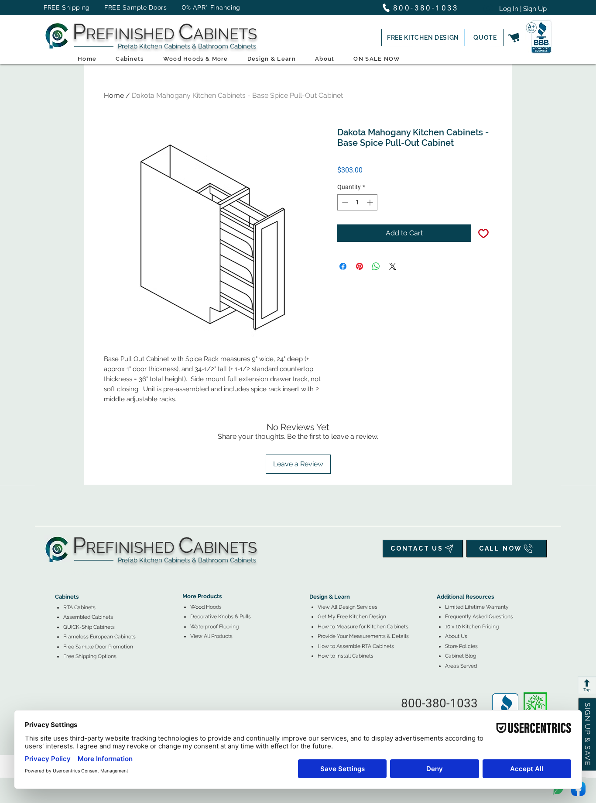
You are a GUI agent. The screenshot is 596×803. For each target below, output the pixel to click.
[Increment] (370, 202)
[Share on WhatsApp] (376, 266)
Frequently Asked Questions (479, 616)
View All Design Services (347, 607)
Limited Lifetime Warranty (477, 607)
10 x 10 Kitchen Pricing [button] (472, 627)
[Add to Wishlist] (483, 233)
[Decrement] (344, 202)
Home (114, 95)
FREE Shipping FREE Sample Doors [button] (109, 7)
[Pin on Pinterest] (359, 266)
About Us (456, 636)
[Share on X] (392, 266)
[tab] (60, 572)
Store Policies (461, 646)
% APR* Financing (213, 7)
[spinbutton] (357, 202)
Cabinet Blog (460, 656)
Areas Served (461, 666)
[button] (423, 37)
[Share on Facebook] (343, 266)
